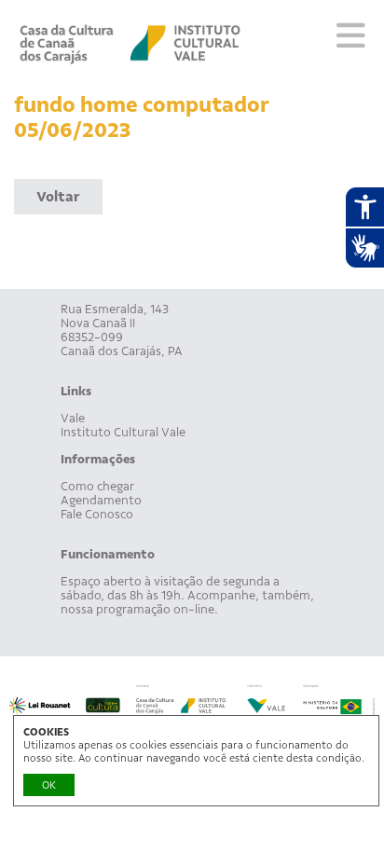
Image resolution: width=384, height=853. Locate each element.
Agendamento (101, 500)
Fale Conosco (97, 514)
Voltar (58, 196)
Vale (73, 418)
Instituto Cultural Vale (123, 432)
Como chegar (97, 486)
